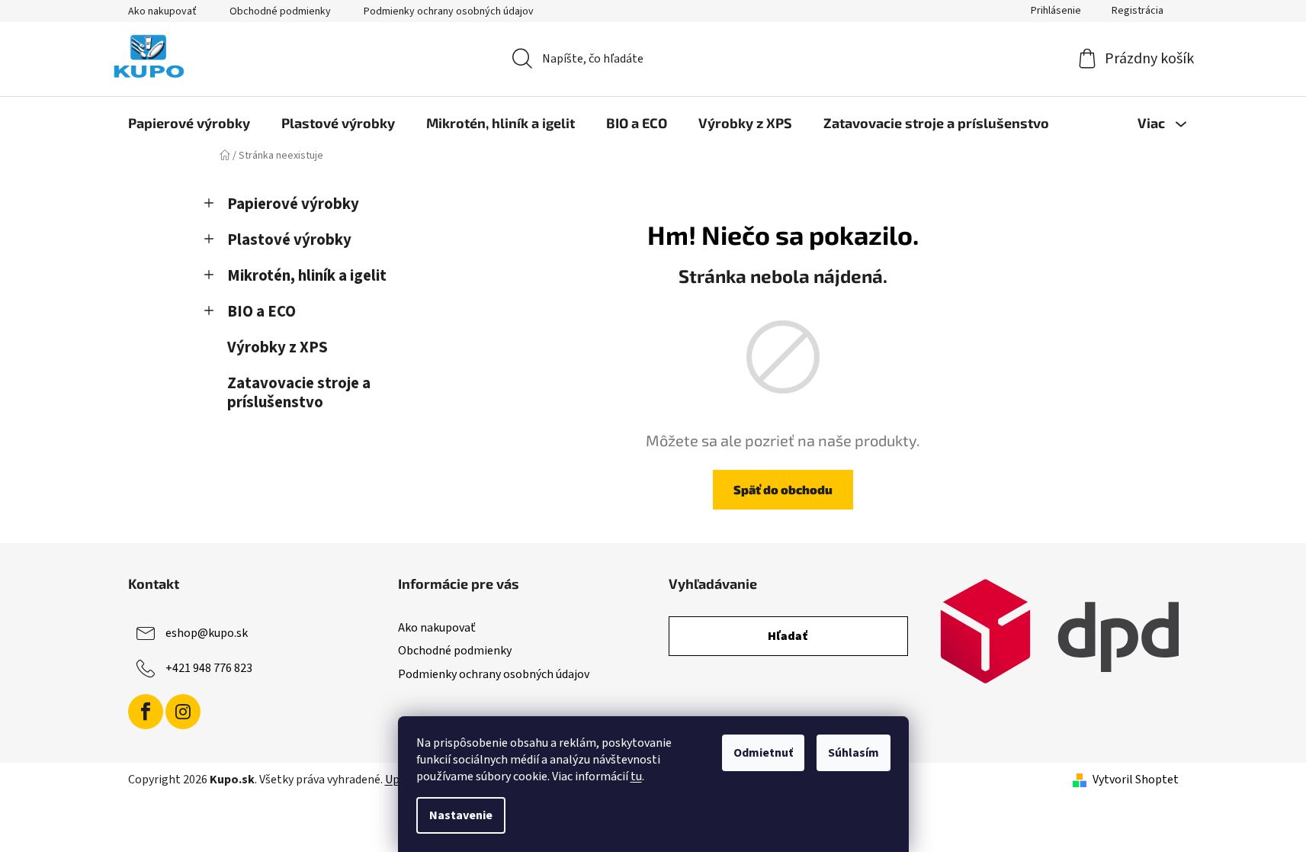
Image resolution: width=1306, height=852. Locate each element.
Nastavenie (461, 815)
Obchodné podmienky (280, 11)
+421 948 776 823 (208, 668)
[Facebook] (145, 711)
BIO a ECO (261, 312)
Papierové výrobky (293, 204)
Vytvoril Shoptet (1136, 779)
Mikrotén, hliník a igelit (307, 276)
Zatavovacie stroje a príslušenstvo (299, 392)
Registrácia (1137, 10)
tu (636, 776)
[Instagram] (183, 711)
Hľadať (788, 636)
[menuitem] (189, 123)
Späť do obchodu (783, 489)
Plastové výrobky (289, 240)
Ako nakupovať (162, 11)
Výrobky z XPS (277, 347)
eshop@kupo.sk (206, 633)
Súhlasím (853, 752)
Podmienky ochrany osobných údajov (449, 11)
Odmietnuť (763, 752)
